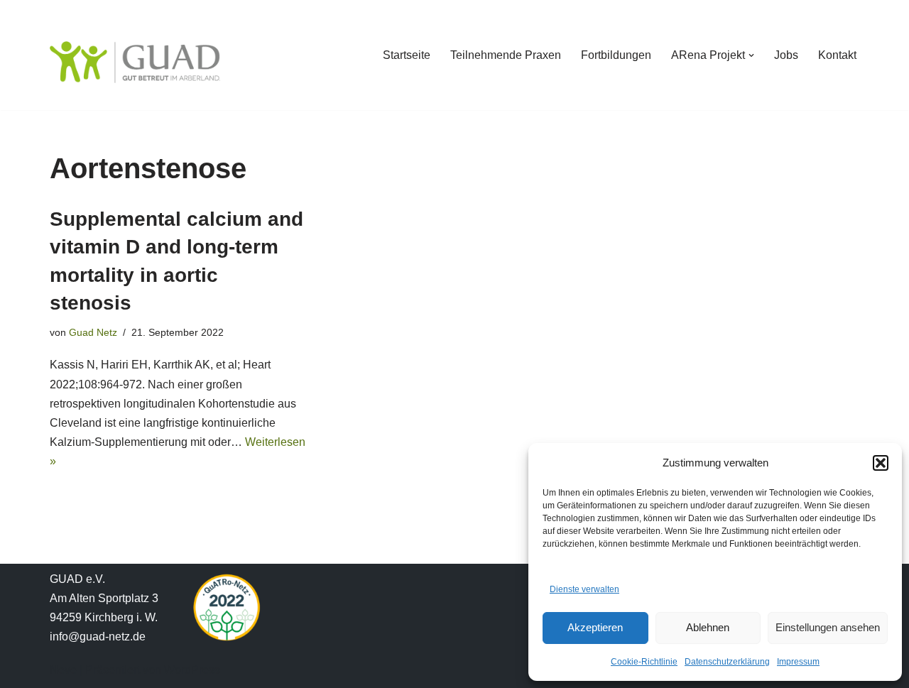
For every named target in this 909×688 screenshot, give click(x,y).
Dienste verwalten (584, 589)
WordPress (192, 670)
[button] (880, 463)
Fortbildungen (616, 55)
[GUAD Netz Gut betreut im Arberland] (135, 62)
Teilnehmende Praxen (505, 55)
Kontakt (837, 55)
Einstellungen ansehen (827, 627)
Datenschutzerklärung (727, 662)
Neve (63, 670)
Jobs (786, 55)
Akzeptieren (595, 627)
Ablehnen (707, 627)
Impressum (798, 662)
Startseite (406, 55)
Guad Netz (93, 332)
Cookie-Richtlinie (644, 662)
